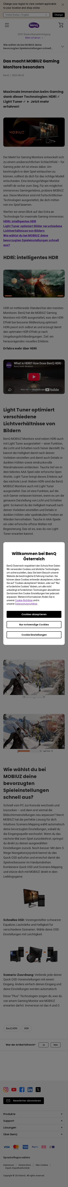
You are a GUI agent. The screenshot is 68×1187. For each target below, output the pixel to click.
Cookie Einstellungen (34, 634)
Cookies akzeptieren (34, 614)
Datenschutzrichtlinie (26, 603)
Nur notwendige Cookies (34, 624)
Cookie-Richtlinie (24, 600)
